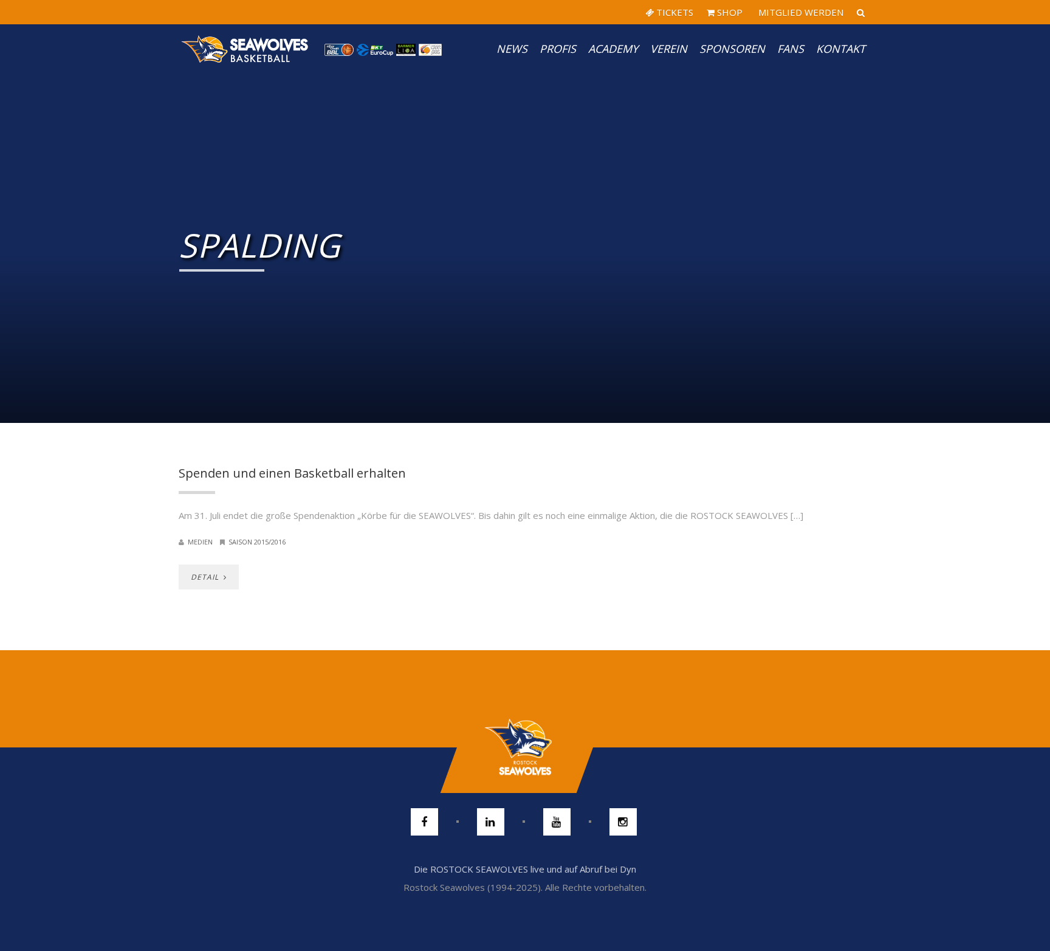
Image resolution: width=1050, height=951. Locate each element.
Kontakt (840, 48)
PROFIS (558, 48)
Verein (668, 48)
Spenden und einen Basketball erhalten (292, 473)
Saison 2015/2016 (257, 541)
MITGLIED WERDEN (799, 12)
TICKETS (673, 12)
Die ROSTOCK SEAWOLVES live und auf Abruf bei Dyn (525, 869)
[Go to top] (524, 747)
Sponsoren (732, 48)
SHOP (729, 12)
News (511, 48)
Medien (200, 541)
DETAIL (206, 577)
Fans (790, 48)
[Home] (245, 48)
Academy (613, 48)
